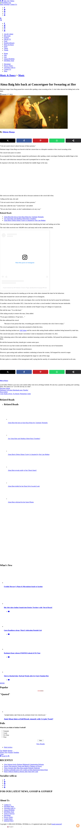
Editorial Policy (9, 821)
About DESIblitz (9, 59)
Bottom (10, 750)
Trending (16, 752)
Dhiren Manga (9, 132)
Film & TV (7, 39)
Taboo (6, 48)
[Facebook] (4, 8)
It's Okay (6, 735)
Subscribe (55, 20)
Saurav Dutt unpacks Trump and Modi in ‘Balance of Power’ (23, 766)
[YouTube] (4, 15)
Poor (4, 737)
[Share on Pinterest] (40, 141)
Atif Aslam (23, 330)
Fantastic (6, 731)
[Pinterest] (4, 11)
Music (21, 75)
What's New (4, 752)
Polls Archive (8, 747)
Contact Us (13, 4)
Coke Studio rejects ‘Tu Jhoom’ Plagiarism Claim (15, 394)
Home (6, 53)
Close (2, 754)
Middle (5, 750)
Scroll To (5, 756)
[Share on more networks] (73, 141)
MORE (2, 683)
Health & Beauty (9, 43)
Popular (10, 752)
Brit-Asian (7, 36)
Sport (5, 46)
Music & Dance (9, 45)
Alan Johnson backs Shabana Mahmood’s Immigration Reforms (24, 764)
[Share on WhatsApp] (57, 141)
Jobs (5, 1)
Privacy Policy (8, 66)
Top (1, 750)
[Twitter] (4, 9)
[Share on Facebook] (24, 141)
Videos (12, 1)
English (11, 827)
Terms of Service (9, 813)
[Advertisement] (34, 179)
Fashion (6, 37)
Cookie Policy (8, 819)
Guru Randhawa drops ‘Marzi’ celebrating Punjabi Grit (23, 630)
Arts (8, 1)
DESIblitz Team (9, 60)
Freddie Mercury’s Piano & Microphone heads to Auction (23, 586)
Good (5, 733)
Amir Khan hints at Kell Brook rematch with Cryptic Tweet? (28, 719)
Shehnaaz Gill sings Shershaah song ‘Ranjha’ (14, 390)
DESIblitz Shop (9, 806)
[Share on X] (7, 141)
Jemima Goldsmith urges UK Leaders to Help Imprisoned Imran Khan (26, 770)
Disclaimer (7, 64)
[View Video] (8, 611)
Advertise (7, 4)
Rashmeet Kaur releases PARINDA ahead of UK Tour (22, 653)
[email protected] (56, 824)
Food (5, 41)
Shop (1, 4)
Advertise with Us (9, 67)
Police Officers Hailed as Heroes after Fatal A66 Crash (21, 771)
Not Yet (39, 20)
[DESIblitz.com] (5, 2)
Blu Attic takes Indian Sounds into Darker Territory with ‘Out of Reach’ (28, 607)
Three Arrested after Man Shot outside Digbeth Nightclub (22, 768)
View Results (40, 744)
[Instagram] (4, 13)
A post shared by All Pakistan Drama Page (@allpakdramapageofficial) (25, 287)
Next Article (4, 392)
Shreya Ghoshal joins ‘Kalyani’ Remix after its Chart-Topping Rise (26, 676)
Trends (6, 50)
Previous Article (5, 388)
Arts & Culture (8, 34)
